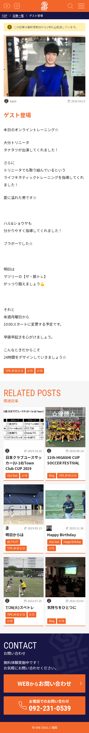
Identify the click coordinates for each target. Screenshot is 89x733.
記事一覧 (18, 15)
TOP (4, 15)
